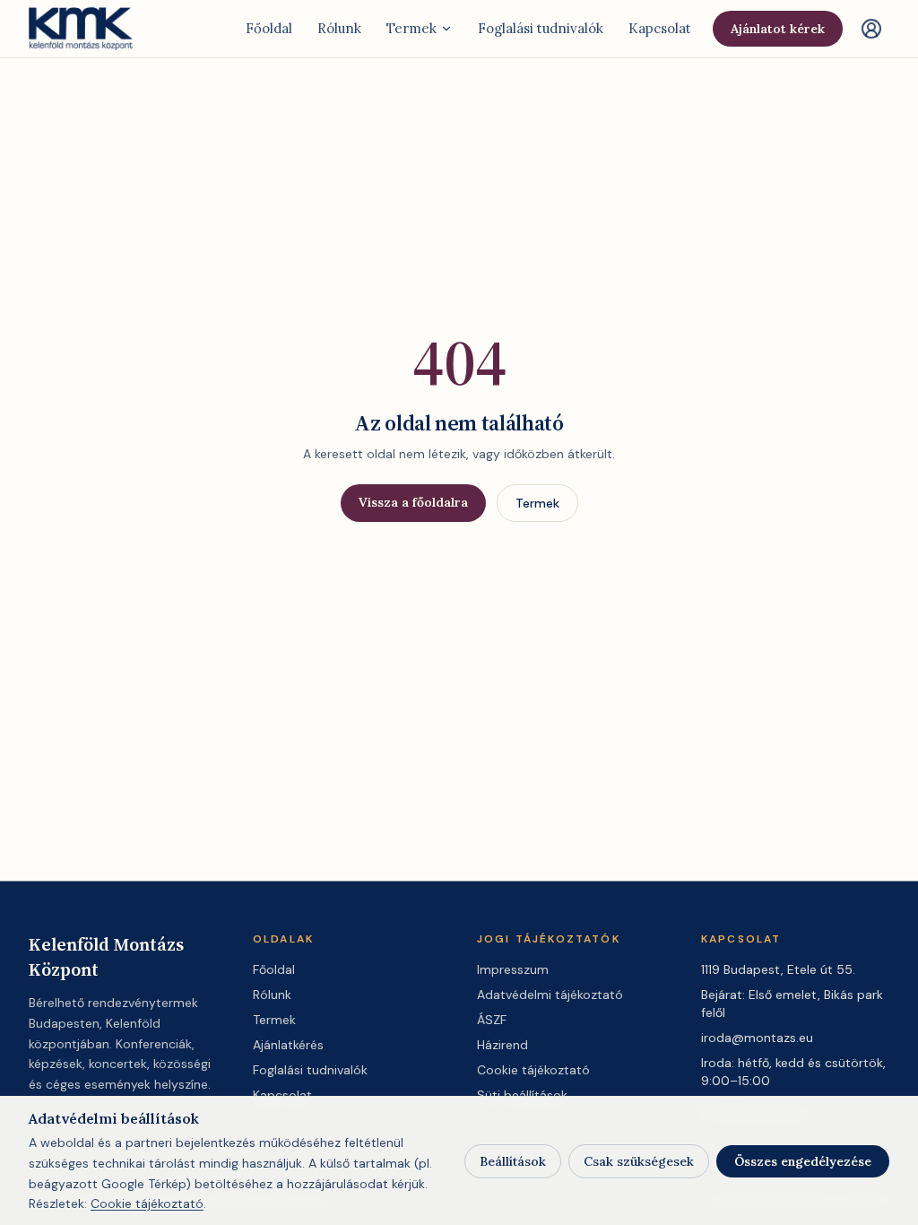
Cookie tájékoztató (533, 1070)
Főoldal (269, 28)
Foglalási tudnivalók (540, 28)
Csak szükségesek (639, 1161)
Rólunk (339, 28)
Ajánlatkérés (288, 1045)
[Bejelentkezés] (871, 29)
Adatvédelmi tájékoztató (550, 994)
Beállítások (513, 1161)
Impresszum (513, 969)
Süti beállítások (522, 1095)
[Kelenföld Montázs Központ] (81, 28)
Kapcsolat (659, 28)
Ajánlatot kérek (778, 29)
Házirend (502, 1045)
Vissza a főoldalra (413, 502)
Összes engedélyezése (802, 1161)
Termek (411, 28)
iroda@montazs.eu (757, 1038)
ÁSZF (492, 1020)
